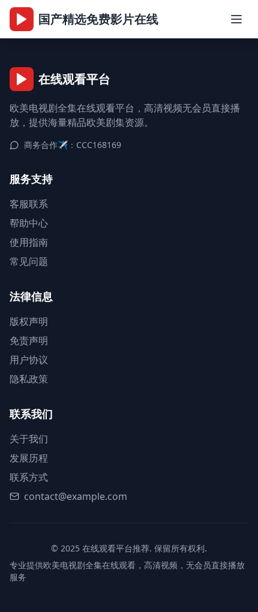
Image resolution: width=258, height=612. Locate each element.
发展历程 (29, 458)
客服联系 (29, 203)
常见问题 (29, 261)
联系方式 (29, 477)
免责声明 (29, 340)
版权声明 (29, 321)
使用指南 (29, 242)
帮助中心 (29, 223)
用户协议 (29, 359)
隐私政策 (29, 378)
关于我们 (29, 438)
